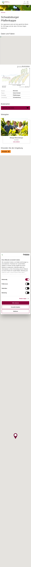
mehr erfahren (15, 130)
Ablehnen (15, 311)
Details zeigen (22, 298)
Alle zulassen (15, 302)
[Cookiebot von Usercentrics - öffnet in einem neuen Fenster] (23, 255)
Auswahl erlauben (15, 307)
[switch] (27, 284)
